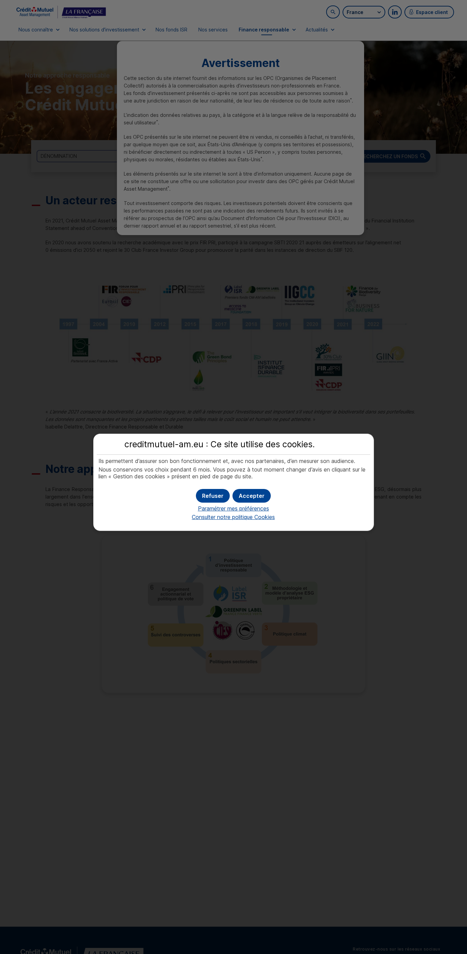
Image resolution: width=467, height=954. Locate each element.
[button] (251, 496)
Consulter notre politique (233, 517)
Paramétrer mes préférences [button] (233, 508)
